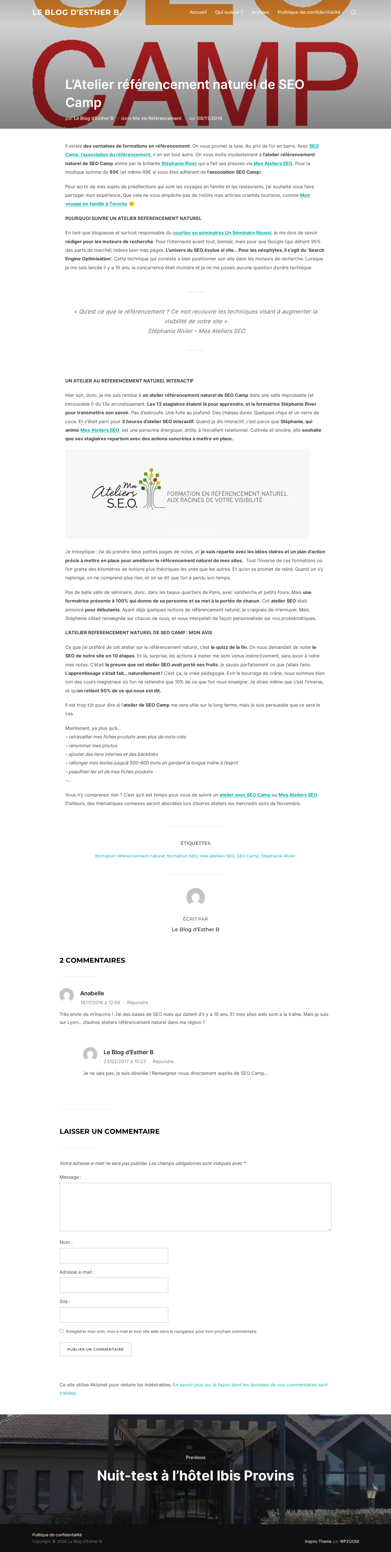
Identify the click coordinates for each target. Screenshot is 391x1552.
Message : (70, 1177)
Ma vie (140, 118)
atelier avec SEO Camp (246, 795)
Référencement (164, 118)
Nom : (66, 1242)
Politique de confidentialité (309, 12)
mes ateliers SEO (217, 856)
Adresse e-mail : (77, 1272)
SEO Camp (248, 856)
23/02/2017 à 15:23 (125, 1061)
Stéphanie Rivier (278, 856)
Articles (260, 12)
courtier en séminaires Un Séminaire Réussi (222, 232)
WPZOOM (349, 1541)
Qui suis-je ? (229, 12)
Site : (65, 1301)
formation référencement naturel (130, 856)
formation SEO (182, 856)
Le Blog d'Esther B (94, 118)
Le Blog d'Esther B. (77, 12)
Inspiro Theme (318, 1541)
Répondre (137, 1002)
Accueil (198, 12)
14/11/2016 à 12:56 (101, 1002)
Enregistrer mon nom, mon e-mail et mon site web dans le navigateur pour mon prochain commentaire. (161, 1331)
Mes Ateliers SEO (272, 163)
